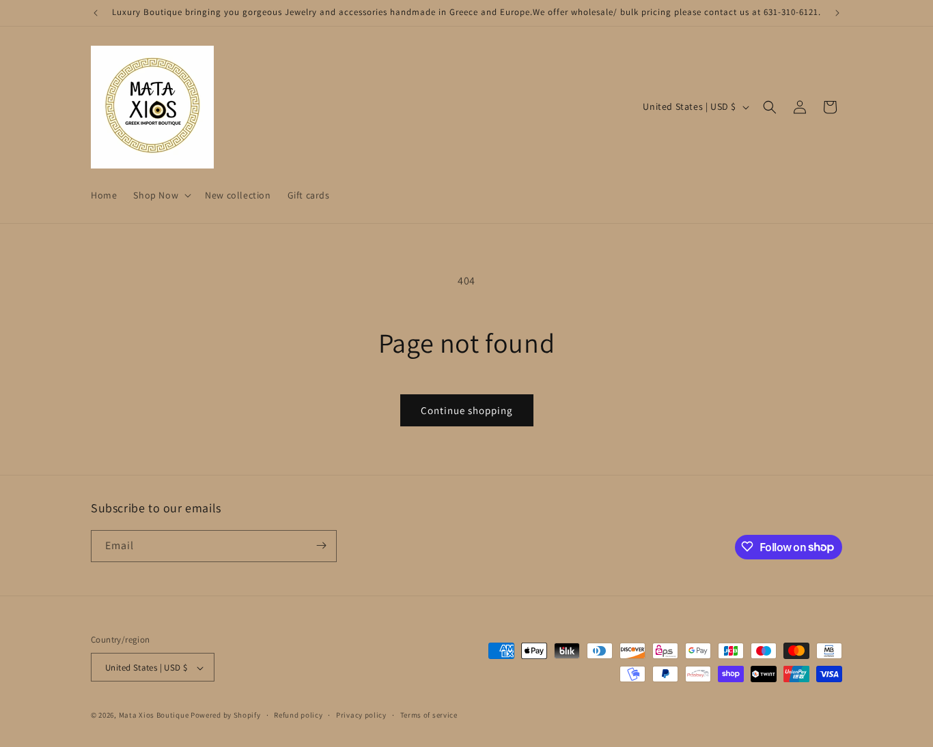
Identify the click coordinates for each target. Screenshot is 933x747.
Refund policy (298, 715)
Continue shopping (467, 410)
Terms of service (429, 715)
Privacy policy (361, 715)
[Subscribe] (321, 545)
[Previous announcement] (96, 13)
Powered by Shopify (226, 715)
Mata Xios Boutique (155, 715)
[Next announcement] (837, 13)
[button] (161, 195)
